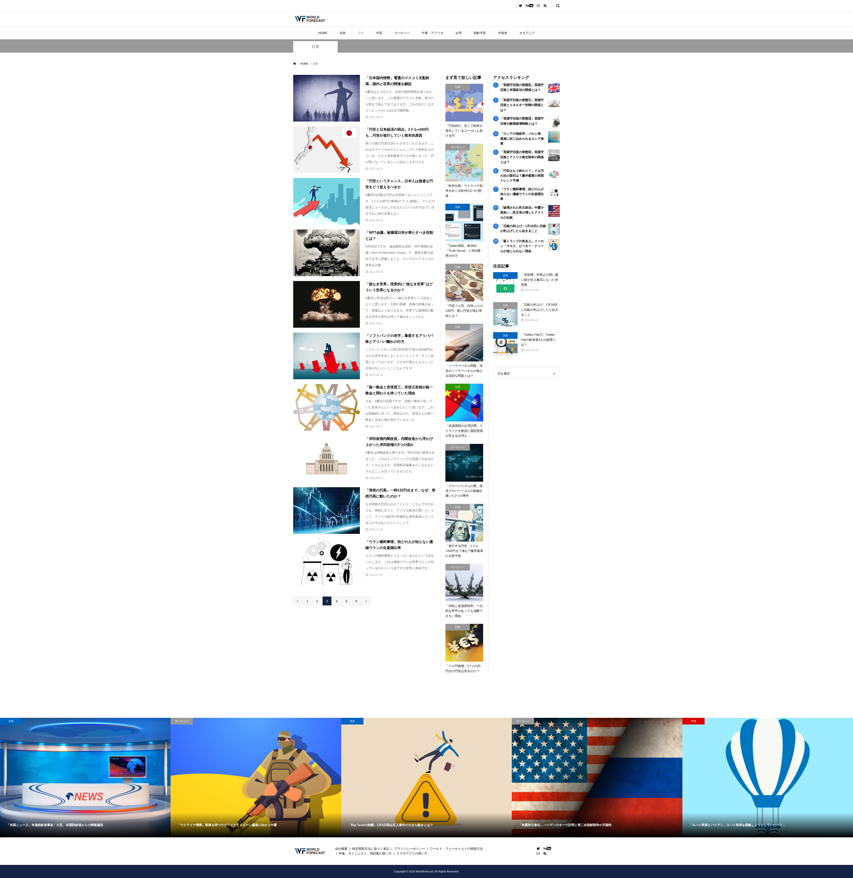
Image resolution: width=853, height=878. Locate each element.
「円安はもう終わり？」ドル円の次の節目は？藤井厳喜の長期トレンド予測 (522, 175)
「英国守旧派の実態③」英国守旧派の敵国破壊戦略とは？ (522, 121)
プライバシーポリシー (409, 848)
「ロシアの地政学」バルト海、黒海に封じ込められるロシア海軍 (522, 138)
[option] (85, 777)
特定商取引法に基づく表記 (370, 848)
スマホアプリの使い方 (411, 853)
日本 (361, 33)
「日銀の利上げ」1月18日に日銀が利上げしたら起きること (523, 228)
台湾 (458, 33)
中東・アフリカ (432, 33)
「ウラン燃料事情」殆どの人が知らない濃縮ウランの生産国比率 (522, 194)
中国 (379, 33)
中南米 (502, 33)
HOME (322, 33)
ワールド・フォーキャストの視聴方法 (456, 848)
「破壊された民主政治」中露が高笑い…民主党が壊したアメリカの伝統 (522, 212)
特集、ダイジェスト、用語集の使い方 (365, 853)
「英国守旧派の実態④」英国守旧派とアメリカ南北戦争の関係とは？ (522, 157)
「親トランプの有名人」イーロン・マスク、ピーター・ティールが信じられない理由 (522, 246)
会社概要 (341, 848)
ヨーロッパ (402, 33)
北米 (342, 33)
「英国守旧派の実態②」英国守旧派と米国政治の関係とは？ (522, 87)
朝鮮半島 (480, 33)
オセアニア (527, 33)
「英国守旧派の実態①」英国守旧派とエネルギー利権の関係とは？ (522, 105)
